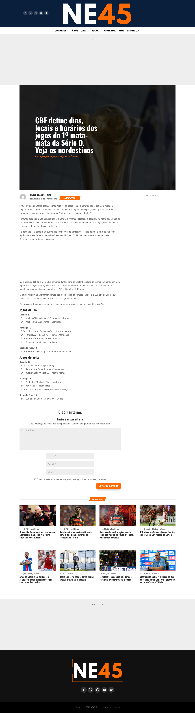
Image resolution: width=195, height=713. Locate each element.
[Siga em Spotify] (46, 13)
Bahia (151, 574)
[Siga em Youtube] (41, 13)
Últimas (75, 31)
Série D (66, 156)
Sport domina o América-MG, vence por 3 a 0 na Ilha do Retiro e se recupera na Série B (76, 534)
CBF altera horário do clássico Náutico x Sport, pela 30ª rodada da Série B (157, 533)
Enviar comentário (108, 485)
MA (43, 156)
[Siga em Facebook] (25, 13)
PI (54, 156)
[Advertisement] (98, 60)
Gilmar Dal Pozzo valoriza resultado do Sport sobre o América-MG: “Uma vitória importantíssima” (37, 534)
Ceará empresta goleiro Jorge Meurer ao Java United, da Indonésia (77, 578)
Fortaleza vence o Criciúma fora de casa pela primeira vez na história (115, 578)
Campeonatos (60, 31)
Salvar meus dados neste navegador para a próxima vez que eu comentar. (71, 479)
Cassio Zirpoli (110, 31)
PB (47, 156)
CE (40, 156)
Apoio (121, 31)
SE (61, 156)
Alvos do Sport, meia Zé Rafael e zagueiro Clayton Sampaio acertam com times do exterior (36, 579)
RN (57, 156)
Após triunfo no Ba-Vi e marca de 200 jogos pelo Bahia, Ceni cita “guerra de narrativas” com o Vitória (157, 579)
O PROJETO (131, 31)
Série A (142, 574)
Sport (30, 529)
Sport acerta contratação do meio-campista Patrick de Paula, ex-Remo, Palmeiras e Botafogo (116, 534)
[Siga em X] (30, 13)
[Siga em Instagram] (36, 13)
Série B (22, 529)
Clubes (84, 31)
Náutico (148, 529)
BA (36, 156)
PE (51, 156)
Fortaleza (102, 574)
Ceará (62, 574)
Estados (95, 31)
